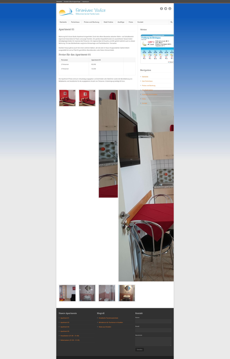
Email (137, 326)
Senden (139, 349)
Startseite (59, 1)
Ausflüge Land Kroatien (149, 94)
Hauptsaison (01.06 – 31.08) (69, 336)
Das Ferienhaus (147, 81)
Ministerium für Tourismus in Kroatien (111, 322)
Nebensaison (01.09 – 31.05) (70, 340)
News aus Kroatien (105, 327)
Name (137, 317)
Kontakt (140, 22)
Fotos (131, 22)
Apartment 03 (64, 322)
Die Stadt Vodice (147, 90)
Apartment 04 (64, 327)
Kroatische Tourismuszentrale (108, 318)
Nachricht (138, 335)
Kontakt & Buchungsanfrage (72, 1)
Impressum (85, 1)
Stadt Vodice (108, 22)
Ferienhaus (75, 22)
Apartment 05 (64, 331)
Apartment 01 (64, 318)
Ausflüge (121, 22)
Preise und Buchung (91, 22)
